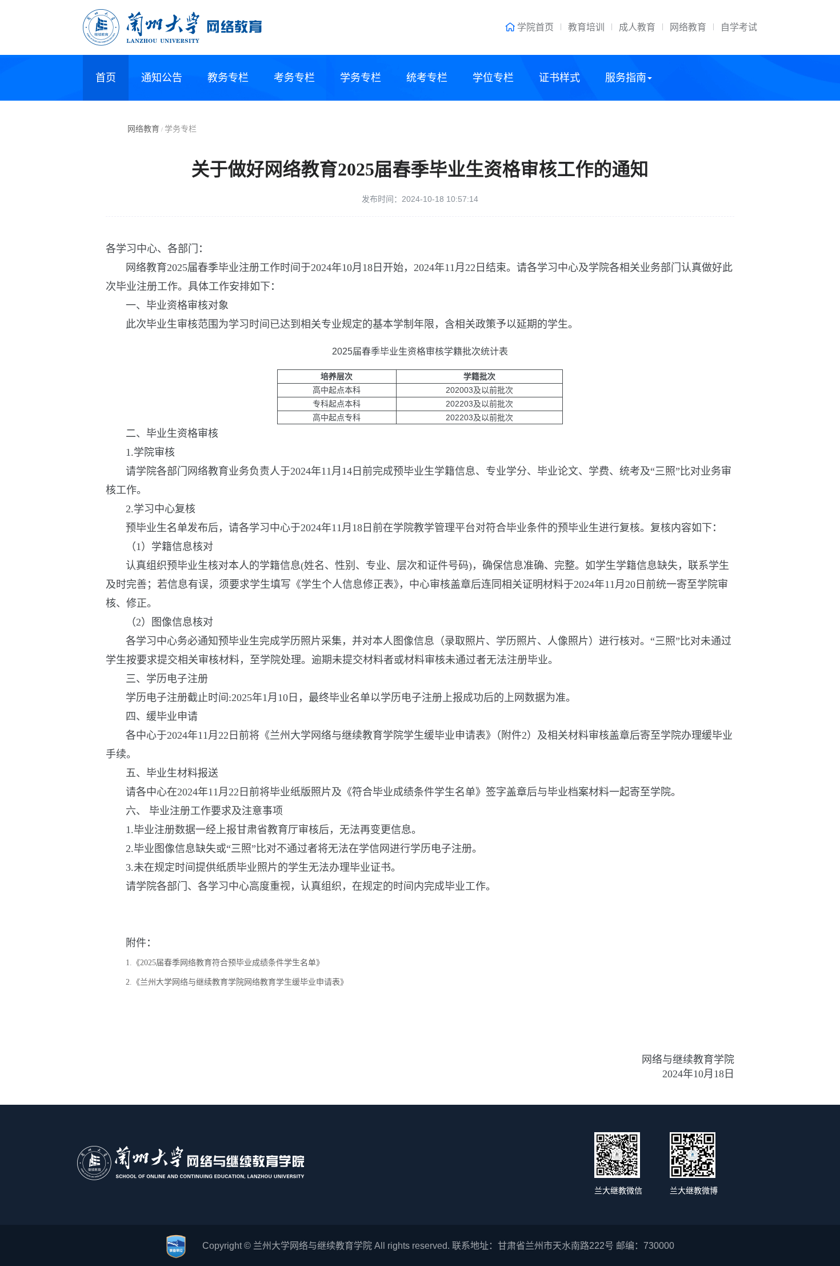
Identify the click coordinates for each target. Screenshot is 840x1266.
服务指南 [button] (625, 77)
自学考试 (739, 27)
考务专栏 (294, 77)
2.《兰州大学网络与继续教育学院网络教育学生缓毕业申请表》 (237, 982)
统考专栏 (426, 77)
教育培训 (586, 27)
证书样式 (559, 77)
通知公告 (161, 77)
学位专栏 (493, 77)
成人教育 (637, 27)
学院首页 (535, 27)
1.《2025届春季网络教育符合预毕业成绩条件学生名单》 (225, 962)
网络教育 (688, 27)
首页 (105, 77)
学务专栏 (360, 77)
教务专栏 (228, 77)
